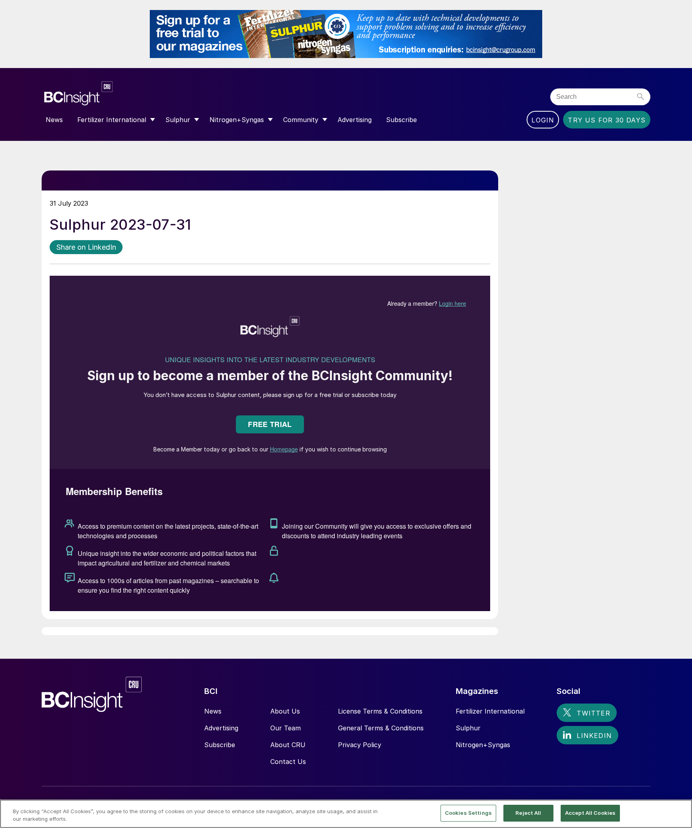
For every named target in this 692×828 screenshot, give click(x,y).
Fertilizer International (490, 711)
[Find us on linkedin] (587, 735)
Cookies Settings (468, 813)
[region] (346, 814)
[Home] (127, 93)
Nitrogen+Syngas (483, 745)
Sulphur (468, 728)
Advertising (221, 728)
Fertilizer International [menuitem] (111, 120)
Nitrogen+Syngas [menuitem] (236, 120)
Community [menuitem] (300, 120)
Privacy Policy (359, 745)
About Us (285, 711)
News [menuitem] (54, 120)
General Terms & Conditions (381, 728)
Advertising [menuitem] (355, 120)
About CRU (288, 745)
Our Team (285, 728)
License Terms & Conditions (380, 711)
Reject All (528, 813)
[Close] (679, 813)
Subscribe (219, 745)
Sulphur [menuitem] (177, 120)
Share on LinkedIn (86, 247)
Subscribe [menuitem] (401, 120)
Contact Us (288, 762)
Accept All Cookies (590, 813)
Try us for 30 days (607, 120)
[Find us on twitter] (586, 713)
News (212, 711)
